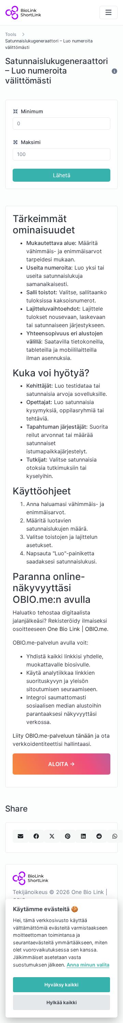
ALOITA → (61, 764)
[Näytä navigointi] (108, 12)
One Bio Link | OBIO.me (77, 628)
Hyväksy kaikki (61, 984)
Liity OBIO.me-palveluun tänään (53, 735)
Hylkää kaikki (61, 1002)
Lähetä (61, 175)
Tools (10, 34)
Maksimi (30, 142)
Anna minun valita (88, 965)
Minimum (31, 111)
